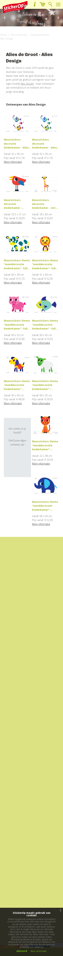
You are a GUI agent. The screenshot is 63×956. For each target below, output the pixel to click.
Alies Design (27, 83)
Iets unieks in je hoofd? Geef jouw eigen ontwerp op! (17, 436)
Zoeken (50, 4)
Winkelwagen (42, 4)
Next (59, 17)
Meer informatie (13, 162)
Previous (3, 17)
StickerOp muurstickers (15, 7)
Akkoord (21, 951)
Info (34, 4)
